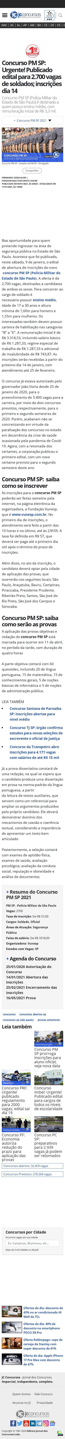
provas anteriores (49, 1020)
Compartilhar (32, 170)
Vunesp (33, 943)
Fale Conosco (43, 1394)
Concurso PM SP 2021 (30, 120)
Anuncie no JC (21, 1403)
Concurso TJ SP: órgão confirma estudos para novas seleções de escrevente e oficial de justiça (36, 733)
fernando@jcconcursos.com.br (19, 180)
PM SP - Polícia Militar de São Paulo (31, 906)
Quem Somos (21, 1394)
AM (32, 25)
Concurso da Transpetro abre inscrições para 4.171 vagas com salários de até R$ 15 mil (34, 752)
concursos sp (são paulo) (18, 1020)
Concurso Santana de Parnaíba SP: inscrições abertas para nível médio (35, 714)
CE (45, 25)
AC (12, 25)
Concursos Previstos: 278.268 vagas (27, 1174)
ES (58, 25)
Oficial (35, 922)
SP (36, 949)
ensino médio (44, 299)
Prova (21, 997)
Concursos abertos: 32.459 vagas (25, 1166)
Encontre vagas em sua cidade (22, 1237)
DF (52, 25)
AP (25, 25)
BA (39, 25)
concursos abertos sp (33, 1014)
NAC (4, 25)
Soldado (23, 922)
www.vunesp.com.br (29, 514)
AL (18, 25)
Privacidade (45, 1403)
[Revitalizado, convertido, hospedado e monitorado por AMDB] (60, 1433)
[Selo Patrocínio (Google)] (49, 15)
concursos (9, 1014)
